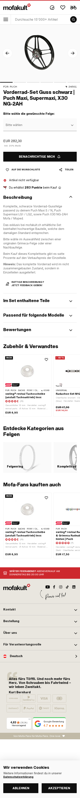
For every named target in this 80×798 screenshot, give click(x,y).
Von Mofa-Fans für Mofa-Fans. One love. (37, 736)
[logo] (17, 6)
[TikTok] (67, 587)
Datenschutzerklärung (18, 777)
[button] (40, 197)
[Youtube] (47, 587)
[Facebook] (54, 587)
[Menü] (29, 720)
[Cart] (73, 7)
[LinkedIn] (74, 587)
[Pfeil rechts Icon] (73, 53)
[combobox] (39, 125)
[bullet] (6, 82)
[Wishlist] (63, 7)
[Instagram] (61, 587)
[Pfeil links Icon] (7, 53)
